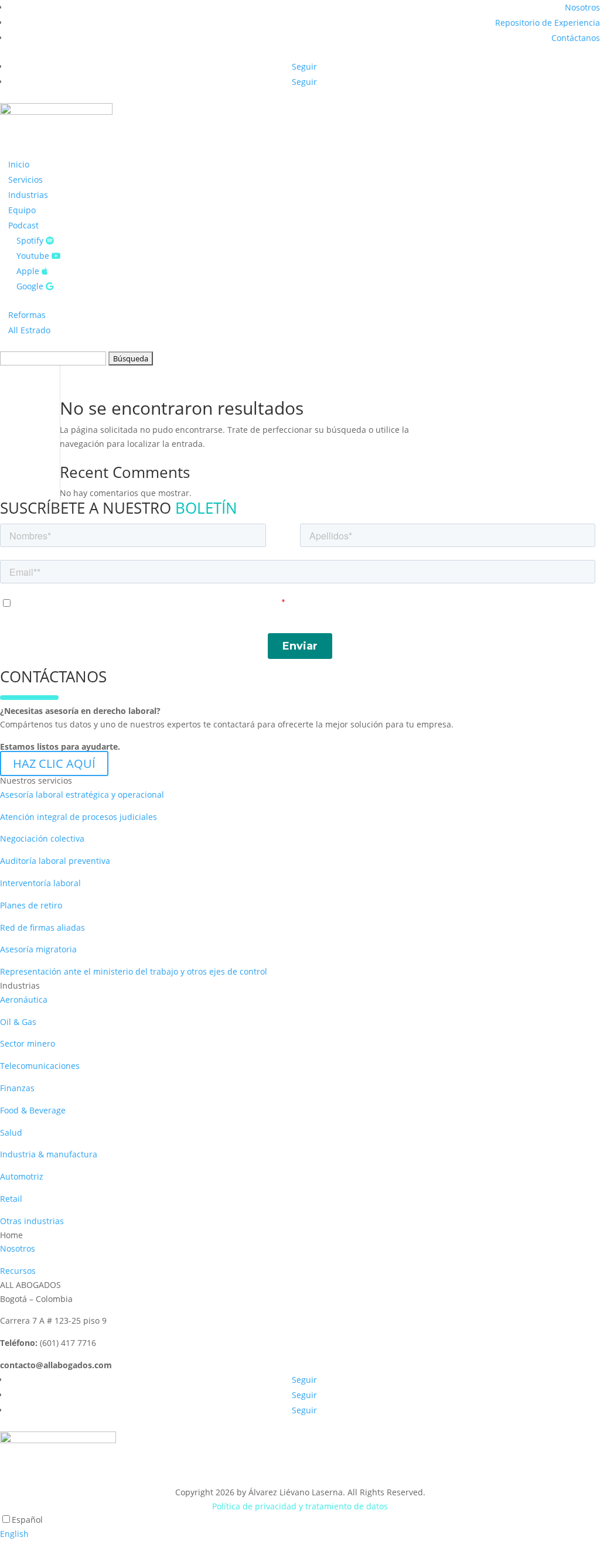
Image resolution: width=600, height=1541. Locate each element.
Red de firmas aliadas (42, 927)
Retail (11, 1198)
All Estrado (29, 330)
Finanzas (17, 1088)
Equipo (22, 210)
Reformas (27, 314)
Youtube (34, 255)
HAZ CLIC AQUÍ (54, 763)
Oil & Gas (18, 1021)
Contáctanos (575, 37)
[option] (300, 1534)
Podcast (23, 225)
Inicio (18, 164)
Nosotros (582, 7)
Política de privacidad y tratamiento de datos (300, 1506)
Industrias (28, 194)
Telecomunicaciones (40, 1065)
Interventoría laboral (40, 883)
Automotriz (21, 1176)
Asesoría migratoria (38, 949)
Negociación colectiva (42, 838)
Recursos (18, 1270)
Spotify (31, 240)
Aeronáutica (23, 999)
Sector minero (27, 1043)
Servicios (25, 179)
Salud (11, 1132)
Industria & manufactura (48, 1154)
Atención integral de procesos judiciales (78, 816)
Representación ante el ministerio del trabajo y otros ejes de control (133, 971)
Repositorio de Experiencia (547, 22)
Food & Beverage (33, 1110)
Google (31, 286)
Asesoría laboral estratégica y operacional (82, 794)
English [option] (14, 1533)
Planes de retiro (31, 905)
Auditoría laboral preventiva (55, 860)
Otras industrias (32, 1220)
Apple (29, 270)
